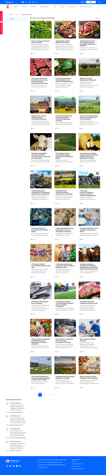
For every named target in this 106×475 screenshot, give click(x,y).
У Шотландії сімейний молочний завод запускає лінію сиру (40, 265)
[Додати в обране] (48, 23)
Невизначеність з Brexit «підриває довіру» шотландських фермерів (39, 117)
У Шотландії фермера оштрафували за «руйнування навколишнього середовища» (40, 192)
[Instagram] (32, 2)
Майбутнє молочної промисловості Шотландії (88, 79)
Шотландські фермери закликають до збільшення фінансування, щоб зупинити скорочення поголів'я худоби (89, 266)
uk (83, 2)
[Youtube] (22, 2)
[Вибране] (99, 2)
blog (9, 2)
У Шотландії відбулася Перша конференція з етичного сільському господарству (65, 229)
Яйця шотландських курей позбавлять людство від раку (89, 377)
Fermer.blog (8, 7)
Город (62, 6)
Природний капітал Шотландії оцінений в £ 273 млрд (65, 377)
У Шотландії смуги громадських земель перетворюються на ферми (64, 192)
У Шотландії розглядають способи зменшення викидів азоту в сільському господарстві (64, 304)
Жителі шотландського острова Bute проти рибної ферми (39, 229)
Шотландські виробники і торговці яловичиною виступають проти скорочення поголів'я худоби (40, 156)
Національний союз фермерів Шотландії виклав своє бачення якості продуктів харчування (40, 341)
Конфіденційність (76, 459)
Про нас (73, 461)
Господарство (44, 6)
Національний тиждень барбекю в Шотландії (63, 41)
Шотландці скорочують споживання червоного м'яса (89, 302)
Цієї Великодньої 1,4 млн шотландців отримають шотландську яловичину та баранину (88, 43)
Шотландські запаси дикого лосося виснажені (39, 302)
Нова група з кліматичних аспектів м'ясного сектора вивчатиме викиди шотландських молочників (39, 81)
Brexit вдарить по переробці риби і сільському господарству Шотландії (64, 340)
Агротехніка (72, 6)
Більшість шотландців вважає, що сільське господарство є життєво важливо (89, 117)
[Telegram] (29, 2)
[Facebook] (26, 2)
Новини (24, 6)
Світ (17, 14)
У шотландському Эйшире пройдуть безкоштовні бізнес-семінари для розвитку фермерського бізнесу (89, 156)
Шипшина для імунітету (16, 412)
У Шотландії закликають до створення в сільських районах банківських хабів (65, 265)
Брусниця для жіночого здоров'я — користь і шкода (17, 425)
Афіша (15, 6)
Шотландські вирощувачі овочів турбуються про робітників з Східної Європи (64, 80)
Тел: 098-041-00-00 (76, 466)
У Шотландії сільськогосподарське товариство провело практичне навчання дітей (88, 193)
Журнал (33, 6)
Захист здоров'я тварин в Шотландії (87, 339)
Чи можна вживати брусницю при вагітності (18, 438)
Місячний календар (86, 6)
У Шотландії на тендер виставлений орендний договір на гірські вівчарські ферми (64, 156)
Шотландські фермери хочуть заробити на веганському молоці (89, 229)
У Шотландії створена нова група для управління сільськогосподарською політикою (64, 118)
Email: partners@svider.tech (78, 468)
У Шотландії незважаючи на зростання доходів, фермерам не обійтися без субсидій (40, 378)
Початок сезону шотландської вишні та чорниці (40, 41)
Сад (54, 6)
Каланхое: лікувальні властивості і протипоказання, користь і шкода (18, 450)
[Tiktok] (36, 2)
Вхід (91, 2)
